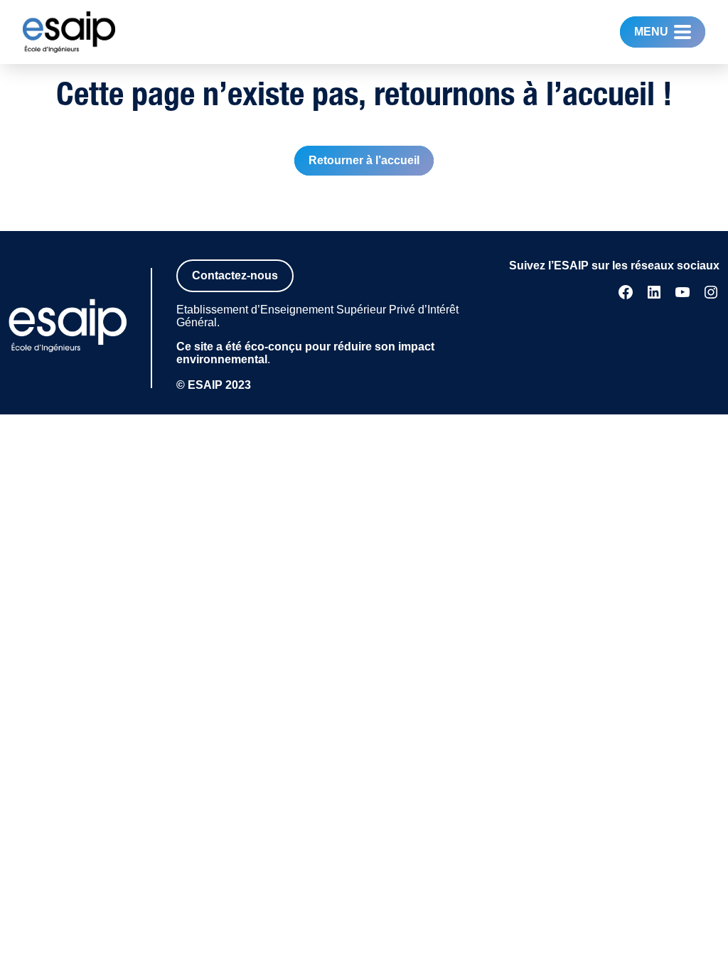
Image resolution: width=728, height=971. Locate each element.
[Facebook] (625, 292)
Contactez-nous (235, 275)
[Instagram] (710, 292)
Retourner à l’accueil (364, 160)
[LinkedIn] (654, 292)
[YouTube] (682, 292)
